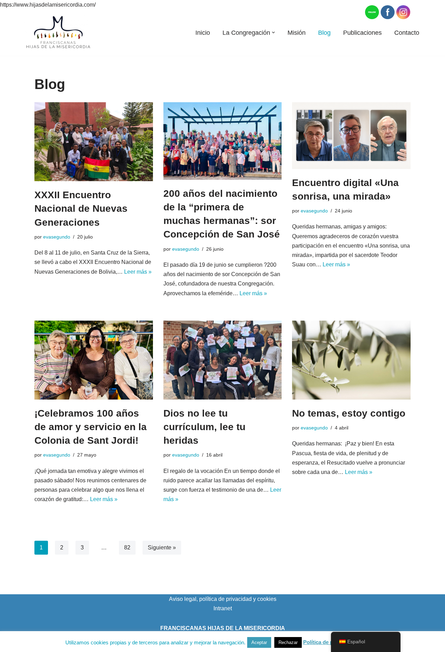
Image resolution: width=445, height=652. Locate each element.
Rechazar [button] (288, 642)
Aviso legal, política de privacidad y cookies (222, 599)
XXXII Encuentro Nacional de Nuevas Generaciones (81, 208)
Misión (297, 32)
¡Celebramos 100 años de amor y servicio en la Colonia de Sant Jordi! (90, 427)
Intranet (222, 608)
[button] (273, 32)
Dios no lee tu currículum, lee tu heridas (204, 427)
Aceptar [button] (259, 642)
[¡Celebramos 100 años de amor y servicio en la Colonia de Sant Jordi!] (93, 360)
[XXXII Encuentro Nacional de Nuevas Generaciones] (93, 141)
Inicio (202, 32)
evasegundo (56, 237)
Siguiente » (162, 547)
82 (127, 547)
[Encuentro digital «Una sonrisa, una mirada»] (351, 135)
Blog (324, 32)
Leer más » (138, 272)
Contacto (406, 32)
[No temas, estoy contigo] (351, 360)
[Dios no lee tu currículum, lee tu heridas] (222, 360)
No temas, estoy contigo (348, 413)
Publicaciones (362, 32)
